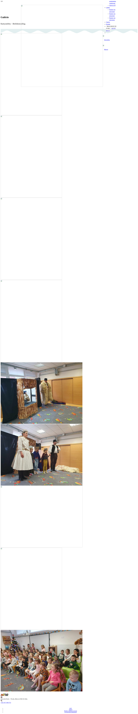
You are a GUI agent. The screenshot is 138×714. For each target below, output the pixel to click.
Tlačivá (70, 709)
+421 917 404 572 (6, 702)
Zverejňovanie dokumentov (70, 712)
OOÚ (70, 708)
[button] (106, 40)
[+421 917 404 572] (69, 701)
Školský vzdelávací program (70, 711)
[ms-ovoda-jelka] (62, 86)
